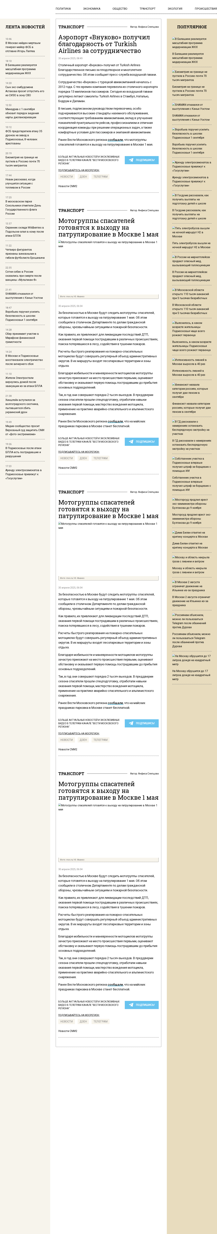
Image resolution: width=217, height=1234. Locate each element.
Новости (66, 176)
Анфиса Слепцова (148, 26)
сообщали (115, 139)
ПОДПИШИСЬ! (145, 160)
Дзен (83, 176)
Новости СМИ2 (67, 186)
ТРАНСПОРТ (71, 27)
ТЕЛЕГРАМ (100, 176)
